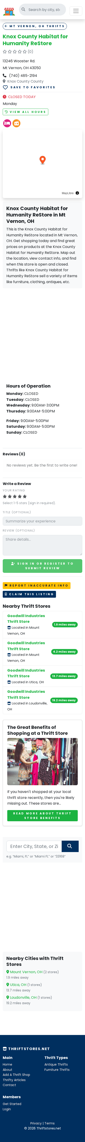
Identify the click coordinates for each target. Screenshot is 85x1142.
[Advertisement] (42, 335)
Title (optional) (17, 512)
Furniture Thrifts (57, 1069)
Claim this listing (31, 594)
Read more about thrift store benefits (42, 815)
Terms (49, 1123)
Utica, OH (25, 984)
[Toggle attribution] (77, 193)
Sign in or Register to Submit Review (45, 566)
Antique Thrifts (56, 1064)
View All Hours (27, 112)
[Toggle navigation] (76, 11)
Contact (9, 1085)
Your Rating (14, 490)
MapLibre (68, 193)
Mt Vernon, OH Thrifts (36, 26)
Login (7, 1109)
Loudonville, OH (30, 997)
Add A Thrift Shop (16, 1074)
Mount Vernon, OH (34, 972)
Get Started (12, 1104)
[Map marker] (43, 160)
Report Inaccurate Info (38, 585)
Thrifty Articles (14, 1080)
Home (7, 1064)
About (7, 1069)
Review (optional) (19, 530)
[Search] (70, 846)
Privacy (36, 1123)
